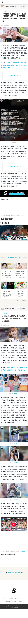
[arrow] (2, 2)
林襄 (3, 219)
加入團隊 (20, 601)
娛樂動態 (6, 313)
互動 (11, 219)
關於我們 (6, 599)
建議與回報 (23, 599)
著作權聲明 (14, 601)
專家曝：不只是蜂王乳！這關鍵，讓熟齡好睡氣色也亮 (6, 273)
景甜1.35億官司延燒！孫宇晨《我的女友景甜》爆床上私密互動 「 (7, 293)
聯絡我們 (11, 599)
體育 (5, 11)
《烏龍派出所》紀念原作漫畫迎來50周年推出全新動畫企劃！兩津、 (20, 293)
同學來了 (16, 443)
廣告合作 (17, 599)
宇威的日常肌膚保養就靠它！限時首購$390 (19, 273)
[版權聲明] (23, 215)
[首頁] (14, 591)
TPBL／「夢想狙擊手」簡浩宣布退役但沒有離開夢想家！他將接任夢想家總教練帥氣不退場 (14, 65)
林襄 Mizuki (16, 393)
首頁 (2, 11)
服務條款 (8, 601)
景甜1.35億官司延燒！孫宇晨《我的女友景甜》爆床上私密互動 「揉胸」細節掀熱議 (16, 6)
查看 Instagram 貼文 (15, 76)
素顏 (7, 219)
